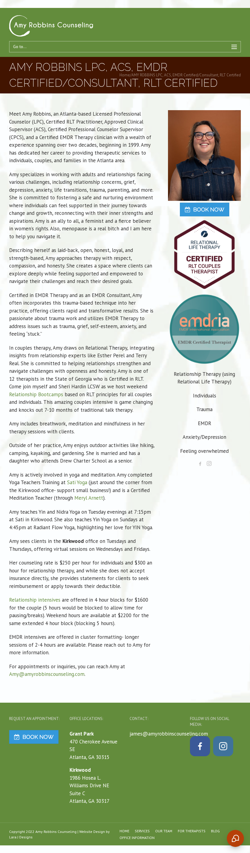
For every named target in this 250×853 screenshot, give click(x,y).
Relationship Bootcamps (36, 394)
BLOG (215, 831)
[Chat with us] (235, 838)
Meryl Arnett (88, 498)
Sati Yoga (77, 482)
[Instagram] (209, 463)
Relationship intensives (34, 599)
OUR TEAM (163, 831)
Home (125, 75)
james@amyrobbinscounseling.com (169, 733)
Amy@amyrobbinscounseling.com (46, 674)
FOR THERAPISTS (191, 831)
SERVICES (142, 831)
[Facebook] (200, 463)
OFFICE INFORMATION (137, 837)
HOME (124, 831)
